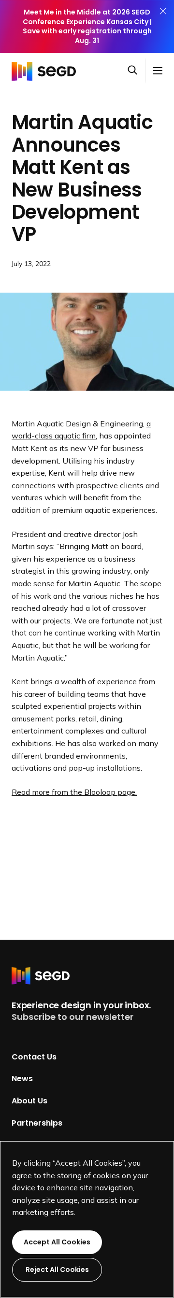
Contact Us (34, 1056)
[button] (136, 71)
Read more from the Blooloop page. (74, 792)
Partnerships (37, 1122)
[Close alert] (163, 26)
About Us (29, 1100)
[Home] (46, 70)
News (22, 1078)
